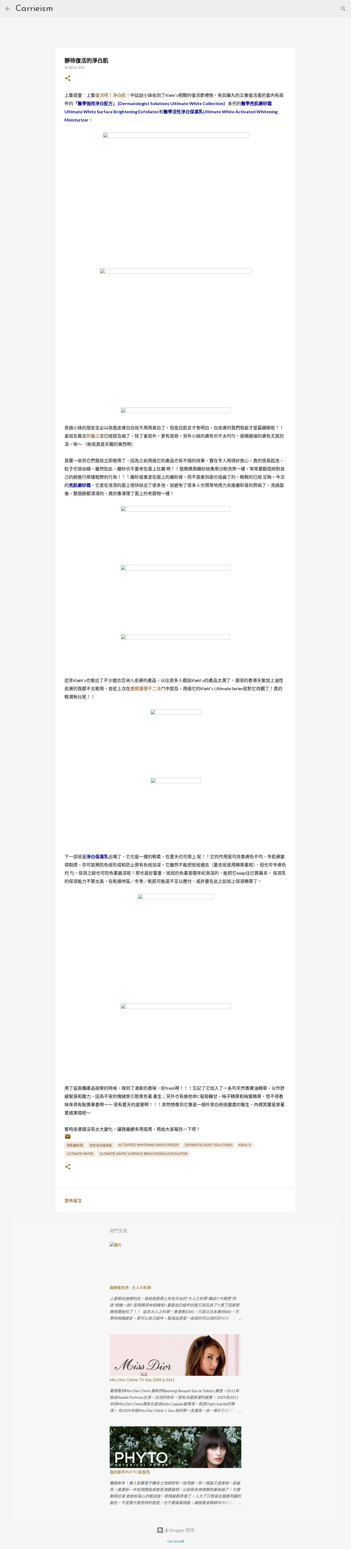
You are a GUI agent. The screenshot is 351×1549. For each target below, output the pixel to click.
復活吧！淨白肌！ (112, 95)
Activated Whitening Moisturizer (148, 1145)
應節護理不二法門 (147, 688)
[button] (67, 78)
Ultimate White (80, 1154)
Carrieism (34, 8)
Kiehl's (245, 1145)
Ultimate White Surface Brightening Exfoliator (144, 1154)
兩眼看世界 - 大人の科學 (130, 1287)
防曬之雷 (95, 435)
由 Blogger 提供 (178, 1530)
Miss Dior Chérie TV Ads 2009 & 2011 (142, 1379)
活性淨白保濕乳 (100, 1146)
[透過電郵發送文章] (67, 1139)
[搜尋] (61, 8)
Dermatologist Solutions (209, 1145)
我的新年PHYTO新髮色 (130, 1472)
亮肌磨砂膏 (75, 1146)
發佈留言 (73, 1200)
